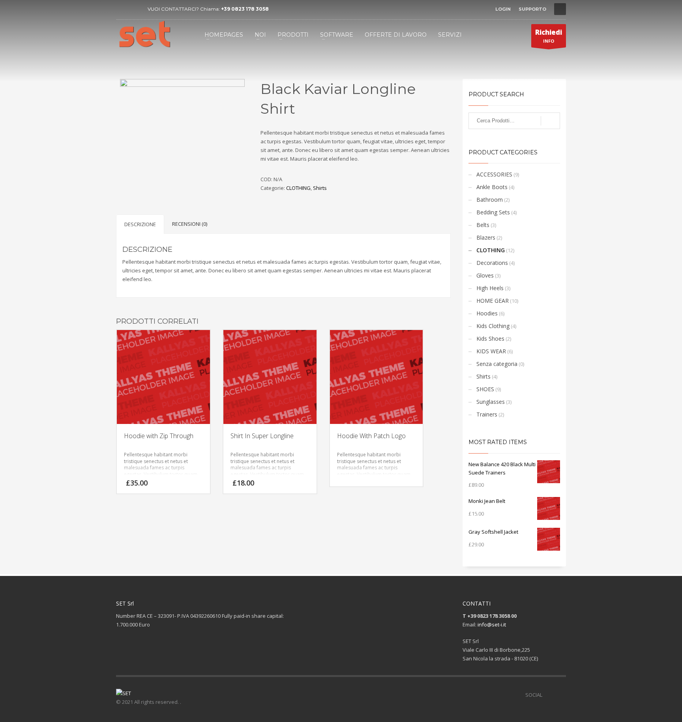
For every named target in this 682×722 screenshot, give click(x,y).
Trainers (486, 414)
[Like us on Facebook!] (548, 695)
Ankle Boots (492, 187)
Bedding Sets (493, 212)
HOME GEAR (492, 300)
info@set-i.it (492, 624)
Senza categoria (496, 364)
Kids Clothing (493, 326)
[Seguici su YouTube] (560, 695)
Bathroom (489, 199)
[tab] (140, 224)
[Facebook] (122, 9)
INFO (548, 36)
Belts (482, 225)
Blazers (485, 237)
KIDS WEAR (491, 351)
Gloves (485, 275)
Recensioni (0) (189, 223)
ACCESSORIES (494, 174)
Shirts (320, 187)
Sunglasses (490, 401)
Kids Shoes (490, 338)
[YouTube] (134, 9)
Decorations (492, 262)
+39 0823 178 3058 (245, 9)
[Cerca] (550, 121)
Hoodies (487, 313)
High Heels (490, 288)
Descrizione (140, 224)
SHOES (485, 389)
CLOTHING (298, 187)
